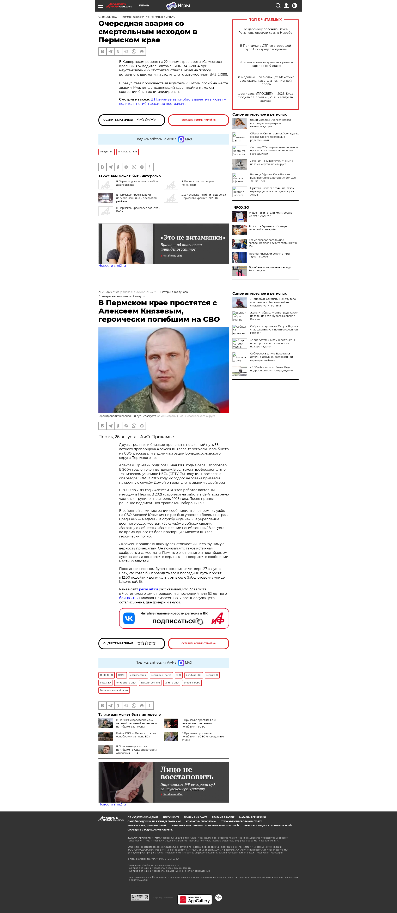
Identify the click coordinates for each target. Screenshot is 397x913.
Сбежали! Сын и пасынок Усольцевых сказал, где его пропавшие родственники (274, 137)
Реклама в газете (223, 817)
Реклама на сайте (195, 817)
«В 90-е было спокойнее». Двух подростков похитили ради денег (272, 369)
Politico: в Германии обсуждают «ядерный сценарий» (269, 228)
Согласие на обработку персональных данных (153, 865)
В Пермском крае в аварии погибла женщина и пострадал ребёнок (136, 198)
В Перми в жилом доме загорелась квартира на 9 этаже (265, 64)
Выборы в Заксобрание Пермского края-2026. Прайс (206, 825)
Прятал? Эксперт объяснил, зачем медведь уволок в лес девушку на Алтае (272, 191)
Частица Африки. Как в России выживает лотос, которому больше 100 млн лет (273, 178)
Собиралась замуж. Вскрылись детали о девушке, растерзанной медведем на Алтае (271, 357)
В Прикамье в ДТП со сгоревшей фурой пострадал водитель (265, 47)
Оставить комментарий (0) (199, 120)
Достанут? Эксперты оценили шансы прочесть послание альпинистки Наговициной (274, 150)
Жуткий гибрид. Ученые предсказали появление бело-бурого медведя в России (274, 316)
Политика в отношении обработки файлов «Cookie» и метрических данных (169, 871)
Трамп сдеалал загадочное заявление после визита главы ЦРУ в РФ (273, 243)
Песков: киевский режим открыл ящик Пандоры (270, 255)
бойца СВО (128, 598)
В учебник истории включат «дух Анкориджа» (270, 269)
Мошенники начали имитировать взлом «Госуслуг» (270, 214)
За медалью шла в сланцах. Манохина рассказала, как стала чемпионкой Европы (265, 80)
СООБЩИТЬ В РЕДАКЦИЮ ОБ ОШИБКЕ (150, 829)
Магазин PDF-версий (252, 817)
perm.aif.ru (148, 589)
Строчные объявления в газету (241, 821)
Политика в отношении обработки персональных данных (159, 868)
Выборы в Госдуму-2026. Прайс (147, 825)
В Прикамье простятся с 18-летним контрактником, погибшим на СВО (199, 723)
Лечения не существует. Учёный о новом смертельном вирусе (271, 162)
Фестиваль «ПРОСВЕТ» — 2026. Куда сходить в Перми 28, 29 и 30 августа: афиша (265, 97)
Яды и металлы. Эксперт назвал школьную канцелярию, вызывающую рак (270, 123)
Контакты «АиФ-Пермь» (201, 821)
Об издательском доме (143, 817)
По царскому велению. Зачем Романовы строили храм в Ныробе (265, 31)
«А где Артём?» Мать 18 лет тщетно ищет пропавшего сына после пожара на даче (272, 343)
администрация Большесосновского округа (186, 416)
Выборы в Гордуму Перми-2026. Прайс (268, 825)
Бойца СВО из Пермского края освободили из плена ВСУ (136, 735)
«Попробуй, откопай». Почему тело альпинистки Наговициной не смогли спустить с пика (273, 302)
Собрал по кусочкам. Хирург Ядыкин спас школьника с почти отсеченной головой (274, 329)
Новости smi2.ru (112, 266)
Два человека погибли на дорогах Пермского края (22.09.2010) (204, 196)
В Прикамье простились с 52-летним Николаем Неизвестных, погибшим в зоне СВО (137, 723)
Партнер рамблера (163, 897)
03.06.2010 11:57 (107, 16)
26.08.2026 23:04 (108, 291)
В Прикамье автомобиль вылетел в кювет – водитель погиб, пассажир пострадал (172, 101)
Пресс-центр (171, 817)
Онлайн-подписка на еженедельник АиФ (154, 821)
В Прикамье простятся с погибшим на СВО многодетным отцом (203, 736)
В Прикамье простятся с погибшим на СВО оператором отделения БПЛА (136, 750)
